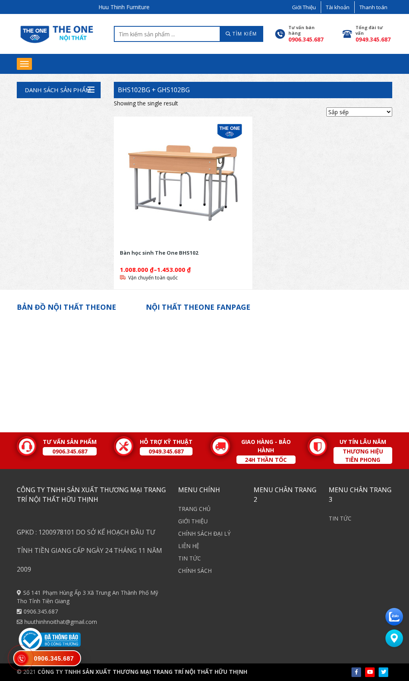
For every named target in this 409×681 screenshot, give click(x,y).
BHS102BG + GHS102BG (154, 89)
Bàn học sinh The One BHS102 (159, 252)
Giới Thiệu (304, 7)
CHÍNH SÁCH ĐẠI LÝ (204, 533)
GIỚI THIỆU (193, 521)
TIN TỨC (189, 558)
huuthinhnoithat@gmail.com (60, 622)
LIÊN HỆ (188, 546)
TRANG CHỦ (194, 509)
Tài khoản (337, 7)
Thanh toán (373, 7)
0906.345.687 (41, 611)
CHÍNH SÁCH (195, 570)
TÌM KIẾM (244, 33)
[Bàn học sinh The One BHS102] (183, 183)
